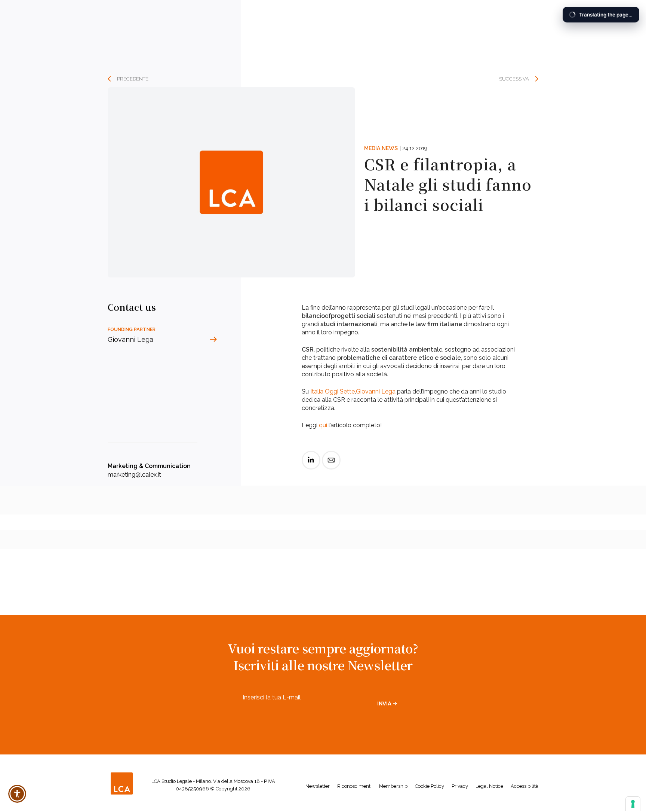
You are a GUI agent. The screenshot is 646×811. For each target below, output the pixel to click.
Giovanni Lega (376, 391)
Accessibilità (524, 786)
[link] (311, 466)
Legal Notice (489, 786)
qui (323, 425)
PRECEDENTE (132, 79)
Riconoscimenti (354, 786)
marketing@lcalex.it (134, 474)
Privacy (460, 786)
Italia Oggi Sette (332, 391)
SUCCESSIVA (514, 79)
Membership (393, 786)
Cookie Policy (429, 786)
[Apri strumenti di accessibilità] (17, 794)
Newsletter (317, 786)
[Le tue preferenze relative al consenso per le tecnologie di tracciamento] (633, 804)
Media (372, 148)
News (390, 148)
